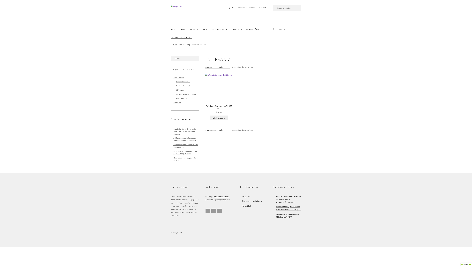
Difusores (180, 90)
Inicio (173, 29)
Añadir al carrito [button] (219, 118)
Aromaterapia (178, 77)
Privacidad (262, 8)
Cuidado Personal (183, 86)
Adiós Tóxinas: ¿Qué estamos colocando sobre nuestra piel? (185, 139)
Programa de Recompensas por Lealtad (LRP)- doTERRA (185, 152)
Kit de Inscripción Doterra (186, 94)
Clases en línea (252, 29)
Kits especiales (182, 98)
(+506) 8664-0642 (221, 196)
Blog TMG (230, 8)
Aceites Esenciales (183, 82)
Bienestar (177, 102)
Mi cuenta (194, 29)
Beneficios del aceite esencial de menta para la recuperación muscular (185, 131)
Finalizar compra (219, 29)
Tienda (182, 29)
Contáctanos (236, 29)
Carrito (205, 29)
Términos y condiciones (246, 8)
